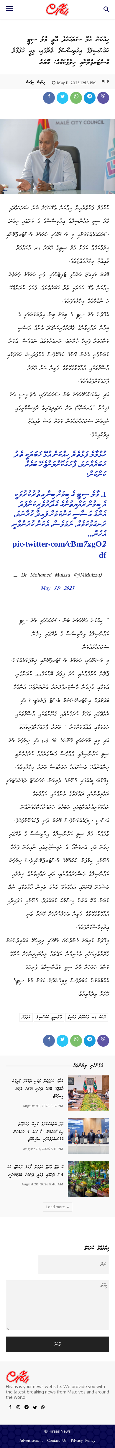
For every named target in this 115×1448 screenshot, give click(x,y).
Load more (55, 1206)
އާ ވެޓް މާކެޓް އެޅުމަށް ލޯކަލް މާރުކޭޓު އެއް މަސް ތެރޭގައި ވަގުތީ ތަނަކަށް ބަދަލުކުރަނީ (35, 1171)
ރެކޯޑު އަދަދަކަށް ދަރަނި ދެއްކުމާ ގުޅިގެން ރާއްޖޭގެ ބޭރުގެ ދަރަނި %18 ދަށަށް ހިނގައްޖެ (37, 1089)
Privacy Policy (83, 1441)
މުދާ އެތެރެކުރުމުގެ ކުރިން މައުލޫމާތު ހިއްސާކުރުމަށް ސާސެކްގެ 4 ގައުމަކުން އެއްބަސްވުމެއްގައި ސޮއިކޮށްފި (38, 1132)
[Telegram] (90, 98)
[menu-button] (9, 10)
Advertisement (31, 1441)
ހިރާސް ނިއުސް (35, 82)
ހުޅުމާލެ (26, 1017)
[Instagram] (18, 1408)
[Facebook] (49, 98)
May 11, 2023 (57, 589)
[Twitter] (62, 98)
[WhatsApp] (76, 98)
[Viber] (103, 98)
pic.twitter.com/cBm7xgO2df (59, 550)
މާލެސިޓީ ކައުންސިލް (49, 1017)
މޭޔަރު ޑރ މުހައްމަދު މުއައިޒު (87, 1017)
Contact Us (56, 1441)
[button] (106, 11)
